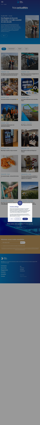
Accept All (25, 218)
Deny (12, 218)
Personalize (18, 218)
